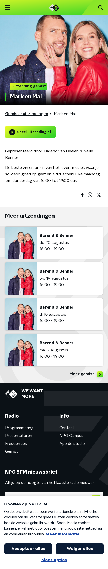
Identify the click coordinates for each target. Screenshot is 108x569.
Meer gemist (81, 374)
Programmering (19, 428)
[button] (7, 7)
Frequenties (16, 444)
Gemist (11, 451)
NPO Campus (71, 436)
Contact (66, 428)
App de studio (72, 444)
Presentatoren (18, 436)
